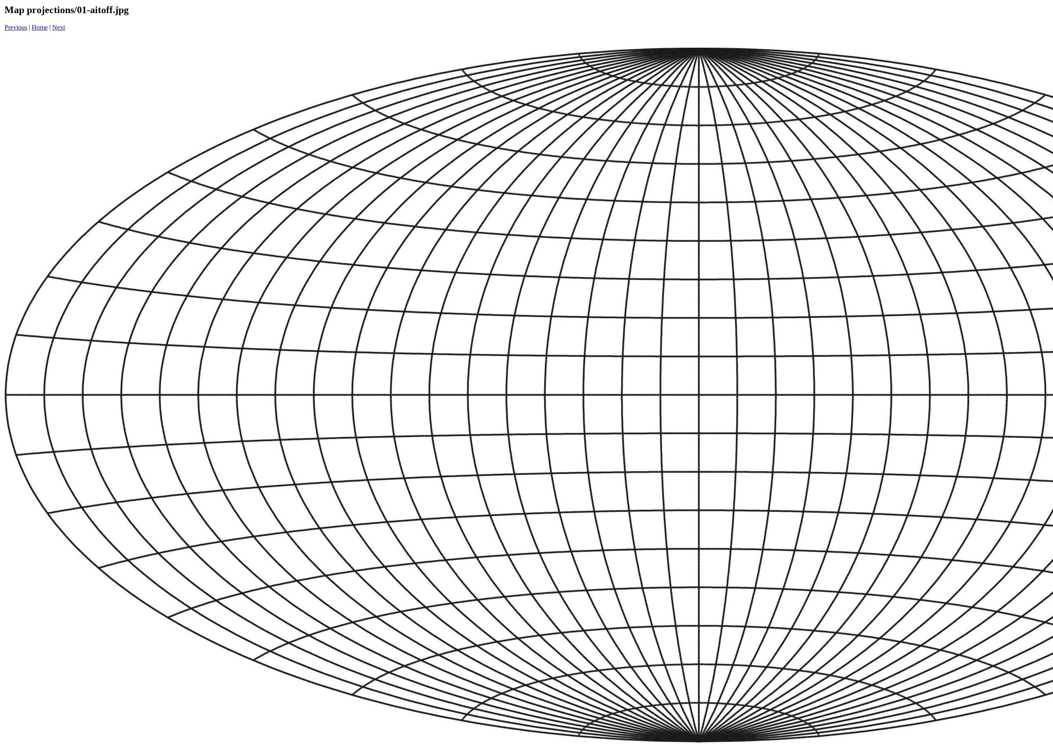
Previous (16, 27)
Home (40, 27)
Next (58, 27)
